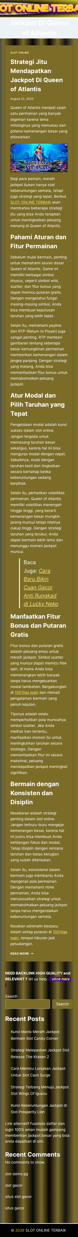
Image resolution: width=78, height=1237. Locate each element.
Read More (22, 953)
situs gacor (14, 1208)
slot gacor (13, 1185)
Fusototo (37, 1123)
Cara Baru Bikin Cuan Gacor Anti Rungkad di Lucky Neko (41, 587)
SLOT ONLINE (19, 52)
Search (11, 996)
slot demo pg (16, 1174)
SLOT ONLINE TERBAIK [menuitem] (30, 202)
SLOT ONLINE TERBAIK (46, 1230)
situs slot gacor (18, 1196)
